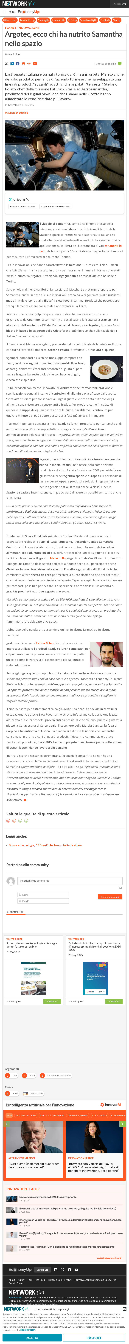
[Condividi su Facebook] (17, 63)
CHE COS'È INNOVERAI (52, 1115)
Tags (29, 1279)
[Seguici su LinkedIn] (56, 1270)
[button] (9, 12)
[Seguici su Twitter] (62, 1270)
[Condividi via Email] (34, 63)
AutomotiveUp (27, 20)
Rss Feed (40, 1279)
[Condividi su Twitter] (6, 63)
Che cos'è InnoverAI (78, 1115)
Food (18, 54)
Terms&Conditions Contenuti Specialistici (95, 1279)
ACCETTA (32, 1338)
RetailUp (72, 20)
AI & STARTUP (99, 1115)
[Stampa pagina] (23, 63)
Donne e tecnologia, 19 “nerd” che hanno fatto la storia (45, 845)
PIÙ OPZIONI (94, 1338)
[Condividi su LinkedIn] (11, 63)
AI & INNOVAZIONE (26, 1115)
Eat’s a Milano (45, 643)
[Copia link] (29, 63)
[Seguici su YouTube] (76, 1270)
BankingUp (43, 20)
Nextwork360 (15, 1297)
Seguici (40, 1269)
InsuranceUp (58, 20)
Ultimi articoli (10, 20)
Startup (116, 20)
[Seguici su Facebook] (69, 1270)
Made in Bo (58, 558)
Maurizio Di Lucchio (16, 112)
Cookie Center (16, 1283)
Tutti (9, 1115)
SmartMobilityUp (88, 20)
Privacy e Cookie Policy (59, 1279)
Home (8, 54)
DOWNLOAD (52, 1001)
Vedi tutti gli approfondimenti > (110, 1258)
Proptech (105, 20)
